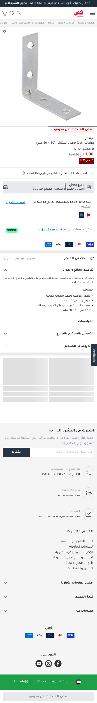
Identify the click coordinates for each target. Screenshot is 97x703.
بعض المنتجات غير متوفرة (48, 696)
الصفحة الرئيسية (87, 23)
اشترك (16, 452)
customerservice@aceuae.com (59, 516)
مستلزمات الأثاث (21, 23)
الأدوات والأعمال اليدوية (61, 23)
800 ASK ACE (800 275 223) (61, 474)
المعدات (39, 23)
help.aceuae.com (68, 495)
